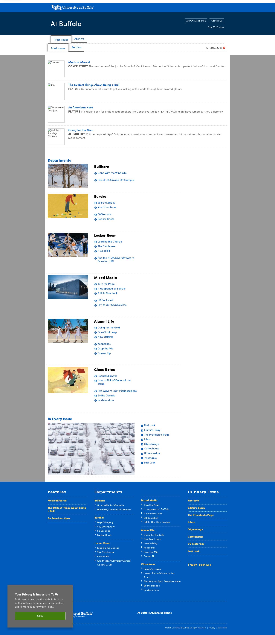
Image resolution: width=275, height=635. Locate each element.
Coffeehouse (196, 536)
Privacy (212, 628)
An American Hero (59, 518)
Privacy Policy (45, 607)
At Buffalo (66, 23)
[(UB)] (137, 8)
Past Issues (199, 565)
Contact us (216, 21)
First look (193, 500)
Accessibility (222, 628)
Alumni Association (196, 21)
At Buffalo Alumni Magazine (155, 612)
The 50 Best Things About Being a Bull (67, 509)
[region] (40, 606)
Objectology (195, 529)
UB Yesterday (196, 543)
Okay (40, 615)
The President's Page (201, 515)
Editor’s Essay (196, 508)
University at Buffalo (180, 628)
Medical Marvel (57, 500)
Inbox (191, 522)
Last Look (193, 551)
